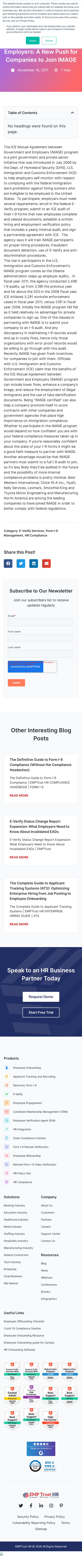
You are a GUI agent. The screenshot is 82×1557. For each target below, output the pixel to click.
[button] (72, 112)
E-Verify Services (31, 531)
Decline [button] (49, 40)
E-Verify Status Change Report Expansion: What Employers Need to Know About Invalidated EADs (39, 826)
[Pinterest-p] (61, 1505)
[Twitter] (21, 1505)
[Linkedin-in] (41, 1505)
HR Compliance (36, 535)
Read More (19, 795)
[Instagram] (51, 1505)
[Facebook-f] (31, 1505)
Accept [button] (32, 40)
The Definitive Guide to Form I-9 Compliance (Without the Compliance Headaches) (41, 765)
